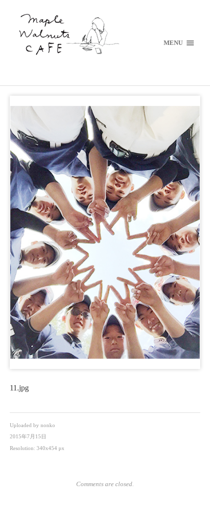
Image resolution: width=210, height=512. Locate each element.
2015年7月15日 (28, 436)
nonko (48, 425)
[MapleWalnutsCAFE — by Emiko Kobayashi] (105, 35)
